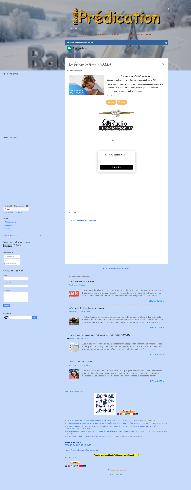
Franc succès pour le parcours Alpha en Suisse (87, 436)
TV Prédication (134, 34)
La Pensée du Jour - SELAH (80, 361)
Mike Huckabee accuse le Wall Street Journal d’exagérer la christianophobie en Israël (103, 431)
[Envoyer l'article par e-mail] (75, 213)
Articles (10, 256)
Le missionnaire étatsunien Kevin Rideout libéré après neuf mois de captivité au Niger (102, 423)
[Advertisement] (116, 190)
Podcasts (116, 34)
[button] (162, 64)
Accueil (87, 34)
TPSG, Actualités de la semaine (81, 281)
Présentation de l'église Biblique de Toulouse (86, 308)
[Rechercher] (168, 10)
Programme (101, 34)
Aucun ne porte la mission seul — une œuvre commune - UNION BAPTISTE (99, 335)
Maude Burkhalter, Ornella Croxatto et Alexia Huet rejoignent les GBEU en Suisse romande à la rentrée (112, 426)
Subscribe (116, 167)
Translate (22, 212)
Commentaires (10, 263)
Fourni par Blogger (117, 470)
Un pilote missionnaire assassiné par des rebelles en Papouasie (93, 420)
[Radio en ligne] (166, 43)
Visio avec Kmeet (72, 457)
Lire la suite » (156, 301)
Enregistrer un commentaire (83, 221)
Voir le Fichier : (81, 450)
